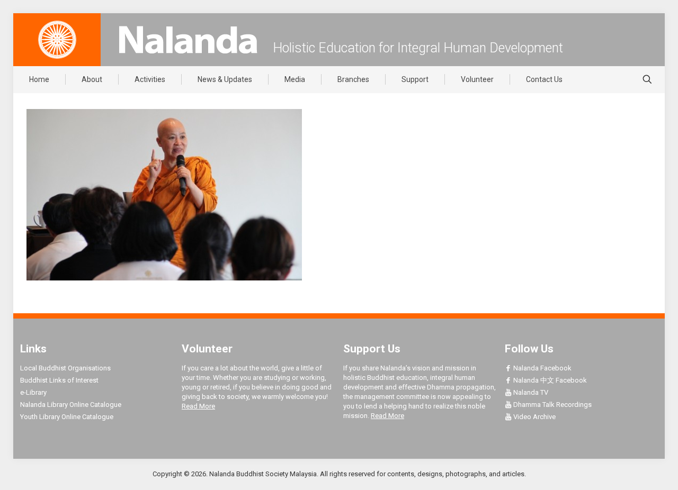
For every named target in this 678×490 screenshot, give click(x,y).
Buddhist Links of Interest (59, 380)
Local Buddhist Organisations (65, 368)
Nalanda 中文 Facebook (549, 380)
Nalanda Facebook (542, 368)
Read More (198, 406)
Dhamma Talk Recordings (552, 405)
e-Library (33, 392)
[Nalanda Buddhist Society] (188, 39)
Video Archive (534, 417)
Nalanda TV (530, 392)
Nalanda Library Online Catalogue (70, 405)
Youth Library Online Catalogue (66, 417)
